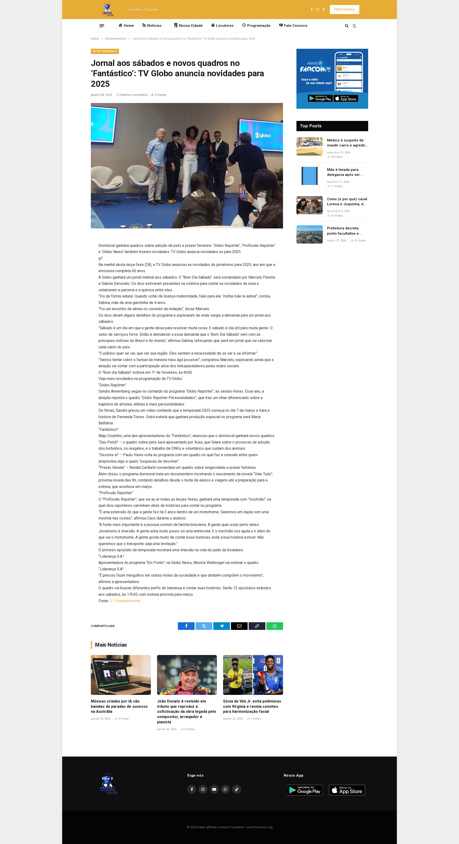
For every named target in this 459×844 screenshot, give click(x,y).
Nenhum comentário (134, 95)
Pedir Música (344, 9)
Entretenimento (105, 51)
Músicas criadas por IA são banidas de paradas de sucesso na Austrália (119, 706)
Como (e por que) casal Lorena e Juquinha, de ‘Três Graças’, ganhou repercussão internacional (347, 202)
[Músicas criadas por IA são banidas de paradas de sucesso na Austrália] (121, 675)
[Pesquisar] (347, 25)
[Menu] (101, 26)
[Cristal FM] (108, 9)
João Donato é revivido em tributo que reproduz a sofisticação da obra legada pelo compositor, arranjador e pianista (186, 711)
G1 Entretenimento (125, 601)
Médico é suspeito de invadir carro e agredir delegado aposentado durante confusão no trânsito (346, 143)
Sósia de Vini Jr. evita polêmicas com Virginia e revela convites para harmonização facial (252, 706)
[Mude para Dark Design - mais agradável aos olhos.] (354, 25)
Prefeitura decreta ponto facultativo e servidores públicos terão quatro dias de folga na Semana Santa (346, 231)
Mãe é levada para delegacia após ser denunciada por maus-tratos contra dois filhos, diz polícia (346, 173)
